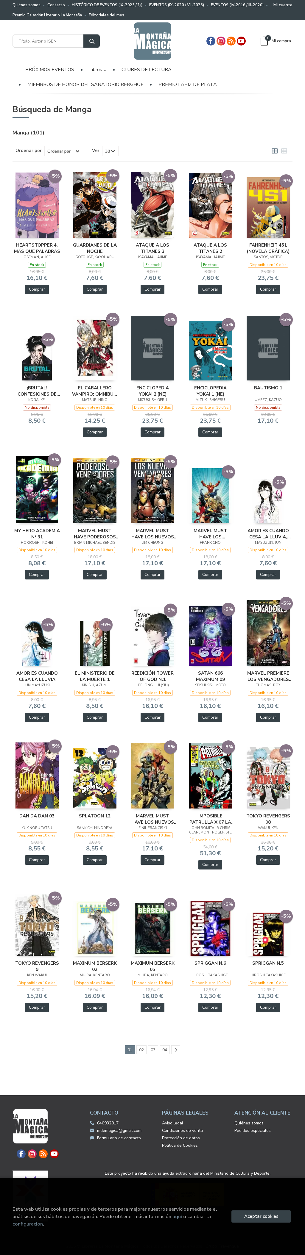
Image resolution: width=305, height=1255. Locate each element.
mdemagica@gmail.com (119, 1130)
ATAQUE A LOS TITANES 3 (152, 248)
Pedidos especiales (252, 1130)
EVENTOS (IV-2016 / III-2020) (237, 5)
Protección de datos (181, 1138)
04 (164, 1050)
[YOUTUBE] (241, 41)
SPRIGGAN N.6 (210, 963)
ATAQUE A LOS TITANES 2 (210, 248)
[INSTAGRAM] (221, 41)
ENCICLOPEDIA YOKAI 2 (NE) (152, 391)
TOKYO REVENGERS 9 (37, 966)
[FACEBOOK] (210, 41)
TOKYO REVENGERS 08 (268, 819)
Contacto (56, 5)
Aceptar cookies (261, 1216)
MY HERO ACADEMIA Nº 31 (37, 534)
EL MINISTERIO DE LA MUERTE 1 (95, 676)
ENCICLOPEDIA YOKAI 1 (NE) (210, 391)
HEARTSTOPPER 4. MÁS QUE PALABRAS (37, 248)
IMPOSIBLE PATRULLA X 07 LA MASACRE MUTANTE (210, 819)
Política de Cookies (180, 1145)
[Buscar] (91, 41)
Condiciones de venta (182, 1130)
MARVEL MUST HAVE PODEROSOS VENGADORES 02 (95, 534)
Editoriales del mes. (107, 15)
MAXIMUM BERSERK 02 (95, 966)
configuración (28, 1223)
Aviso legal (172, 1123)
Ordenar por (28, 150)
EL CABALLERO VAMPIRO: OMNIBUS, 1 (95, 391)
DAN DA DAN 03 (37, 816)
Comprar (37, 289)
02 (141, 1050)
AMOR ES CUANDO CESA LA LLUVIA (37, 676)
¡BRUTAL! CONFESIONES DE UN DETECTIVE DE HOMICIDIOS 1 (37, 391)
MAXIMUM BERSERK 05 (153, 966)
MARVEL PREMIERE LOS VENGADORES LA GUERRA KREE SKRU (268, 676)
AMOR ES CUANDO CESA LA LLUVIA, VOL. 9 (268, 534)
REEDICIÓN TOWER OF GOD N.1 (152, 676)
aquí (177, 1216)
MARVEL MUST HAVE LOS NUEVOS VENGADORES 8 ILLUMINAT (152, 534)
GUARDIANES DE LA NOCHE (95, 248)
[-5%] (37, 205)
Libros (96, 69)
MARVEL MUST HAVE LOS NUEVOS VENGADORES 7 (152, 819)
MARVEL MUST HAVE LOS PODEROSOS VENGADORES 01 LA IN (210, 534)
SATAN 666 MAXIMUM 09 (210, 676)
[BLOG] (231, 41)
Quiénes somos (27, 5)
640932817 (108, 1123)
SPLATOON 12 (95, 816)
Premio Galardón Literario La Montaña (47, 15)
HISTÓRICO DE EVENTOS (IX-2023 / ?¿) (107, 5)
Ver (95, 150)
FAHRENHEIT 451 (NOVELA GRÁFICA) (268, 248)
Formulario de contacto (119, 1138)
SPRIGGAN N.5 (268, 963)
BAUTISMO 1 (268, 388)
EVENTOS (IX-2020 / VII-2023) (176, 5)
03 (153, 1050)
